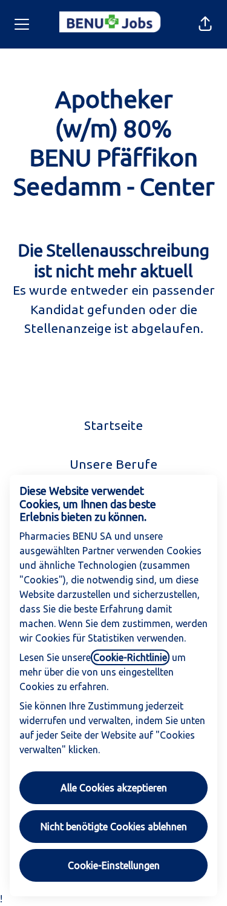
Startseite (113, 425)
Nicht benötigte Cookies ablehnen (114, 826)
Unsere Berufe (113, 464)
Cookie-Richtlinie (130, 657)
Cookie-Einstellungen (114, 865)
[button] (205, 24)
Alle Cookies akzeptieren (114, 787)
